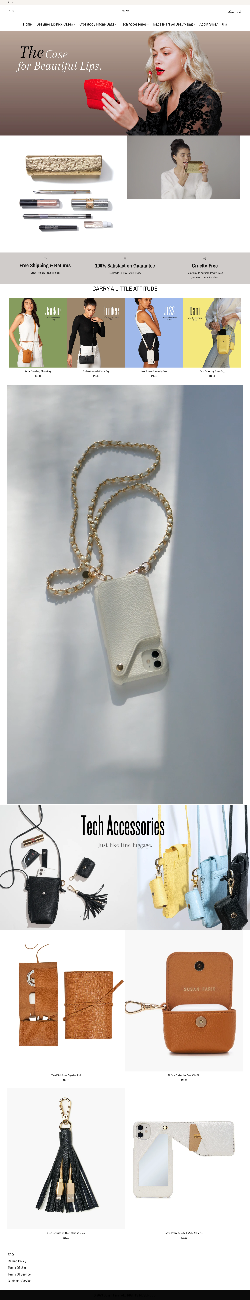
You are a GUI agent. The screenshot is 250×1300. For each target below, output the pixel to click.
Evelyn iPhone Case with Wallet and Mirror (184, 1233)
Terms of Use (17, 1267)
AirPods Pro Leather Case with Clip (184, 1075)
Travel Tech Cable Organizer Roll (66, 1075)
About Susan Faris (213, 24)
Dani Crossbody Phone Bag (212, 371)
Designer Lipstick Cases (55, 24)
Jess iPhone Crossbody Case (154, 371)
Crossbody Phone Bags (97, 24)
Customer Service (19, 1280)
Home (27, 24)
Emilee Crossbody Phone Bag (96, 371)
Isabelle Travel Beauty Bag (173, 24)
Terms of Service (19, 1274)
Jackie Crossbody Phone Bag (38, 371)
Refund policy (17, 1261)
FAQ (11, 1254)
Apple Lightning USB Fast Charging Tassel (66, 1233)
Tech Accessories (134, 24)
